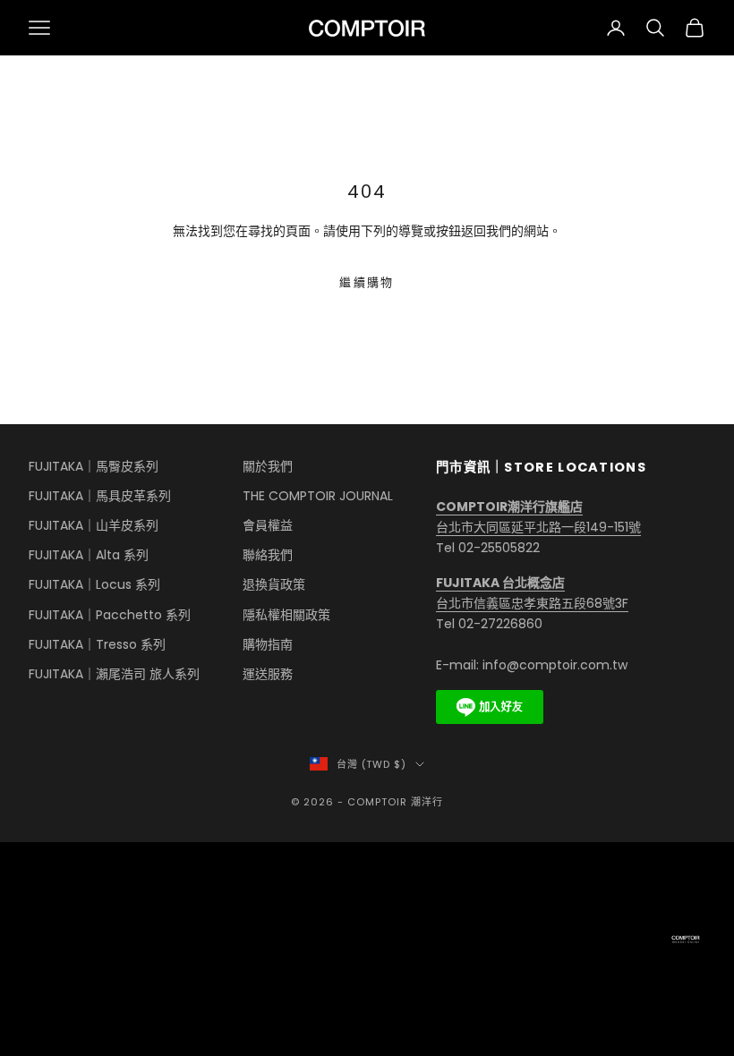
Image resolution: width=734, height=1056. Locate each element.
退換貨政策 (274, 584)
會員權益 (268, 525)
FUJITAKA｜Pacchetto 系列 (110, 615)
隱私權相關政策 (286, 615)
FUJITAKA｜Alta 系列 (89, 555)
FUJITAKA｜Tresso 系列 (97, 644)
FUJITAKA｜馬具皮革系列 (100, 496)
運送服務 (268, 674)
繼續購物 (366, 282)
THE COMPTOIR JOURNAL (318, 496)
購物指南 (268, 644)
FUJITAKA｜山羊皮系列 (93, 525)
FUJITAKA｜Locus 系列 (94, 584)
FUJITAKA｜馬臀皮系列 (93, 466)
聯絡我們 (268, 555)
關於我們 (268, 466)
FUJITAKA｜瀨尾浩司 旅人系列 (114, 674)
